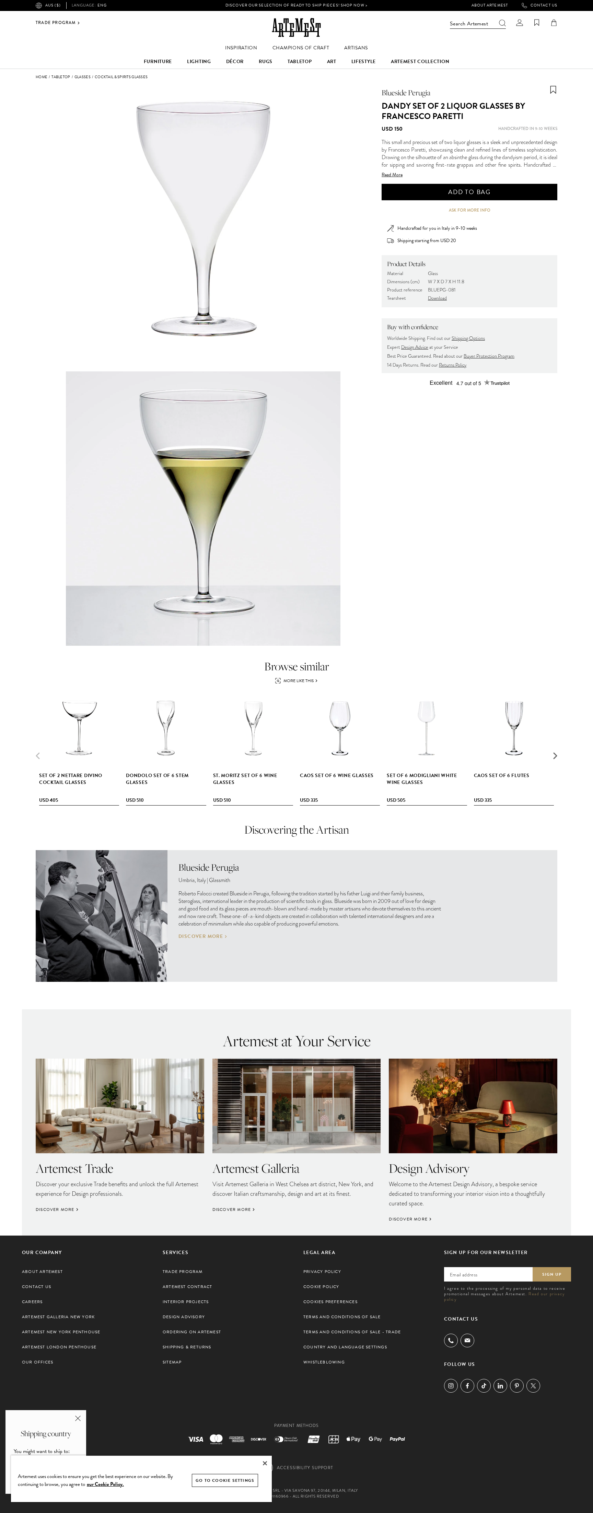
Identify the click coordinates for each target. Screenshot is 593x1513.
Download (437, 298)
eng (89, 5)
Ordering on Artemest (192, 1332)
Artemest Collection (420, 61)
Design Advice (414, 347)
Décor (235, 61)
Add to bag (469, 191)
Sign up (551, 1274)
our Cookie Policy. (105, 1484)
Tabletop (300, 61)
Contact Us (544, 5)
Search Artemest (469, 24)
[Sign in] (519, 22)
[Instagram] (450, 1385)
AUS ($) (53, 5)
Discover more (200, 936)
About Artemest (490, 5)
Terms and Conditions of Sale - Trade (352, 1332)
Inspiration (241, 47)
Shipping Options (468, 338)
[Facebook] (467, 1385)
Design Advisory (184, 1317)
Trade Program (56, 23)
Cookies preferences (330, 1301)
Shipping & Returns (187, 1347)
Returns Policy (452, 365)
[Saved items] (537, 22)
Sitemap (172, 1362)
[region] (141, 1478)
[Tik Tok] (483, 1385)
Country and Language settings (345, 1347)
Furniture (158, 61)
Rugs (265, 61)
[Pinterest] (516, 1385)
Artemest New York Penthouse (61, 1332)
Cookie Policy (321, 1287)
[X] (533, 1385)
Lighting (199, 61)
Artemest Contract (187, 1287)
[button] (555, 756)
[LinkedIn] (500, 1385)
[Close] (265, 1463)
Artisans (356, 47)
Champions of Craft (300, 47)
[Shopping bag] (554, 22)
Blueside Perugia (406, 92)
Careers (32, 1302)
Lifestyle (363, 61)
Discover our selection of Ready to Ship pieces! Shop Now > (296, 5)
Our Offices (37, 1362)
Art (331, 61)
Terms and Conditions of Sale (342, 1317)
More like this (298, 680)
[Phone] (450, 1340)
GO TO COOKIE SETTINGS (225, 1480)
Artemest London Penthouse (59, 1347)
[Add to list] (553, 90)
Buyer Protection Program (489, 356)
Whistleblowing (324, 1362)
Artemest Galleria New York (58, 1317)
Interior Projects (186, 1302)
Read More (392, 174)
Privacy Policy (322, 1271)
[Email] (467, 1340)
